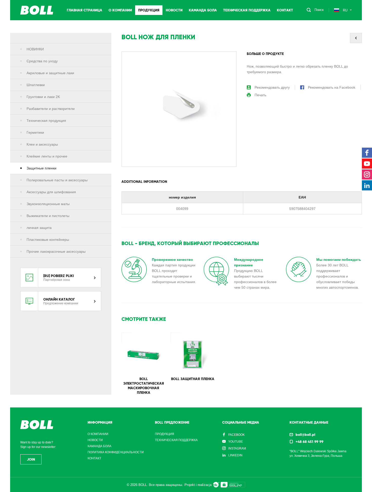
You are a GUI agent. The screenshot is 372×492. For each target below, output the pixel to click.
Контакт (285, 10)
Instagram (237, 448)
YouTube (235, 441)
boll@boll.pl (305, 434)
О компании (120, 10)
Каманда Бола (203, 10)
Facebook (236, 435)
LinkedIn (235, 455)
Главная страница (84, 10)
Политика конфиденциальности (116, 452)
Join (31, 459)
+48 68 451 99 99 (309, 441)
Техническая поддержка (247, 10)
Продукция (148, 10)
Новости (174, 10)
